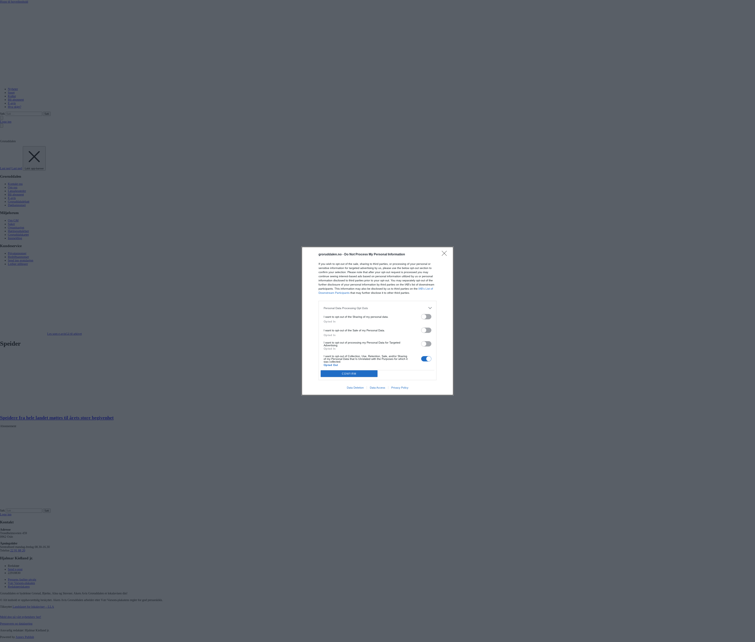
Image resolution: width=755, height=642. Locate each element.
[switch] (426, 316)
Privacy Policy (399, 387)
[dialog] (377, 321)
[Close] (445, 254)
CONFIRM (349, 373)
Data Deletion (355, 387)
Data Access (377, 387)
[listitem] (377, 308)
